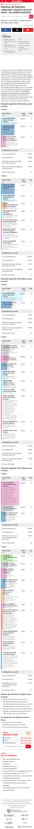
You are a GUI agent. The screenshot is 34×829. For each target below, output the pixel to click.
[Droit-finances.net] (25, 819)
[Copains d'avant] (9, 823)
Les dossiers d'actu (10, 743)
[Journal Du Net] (9, 819)
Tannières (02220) (25, 20)
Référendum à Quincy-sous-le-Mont (14, 713)
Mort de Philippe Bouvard (11, 759)
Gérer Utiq (29, 803)
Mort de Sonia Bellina (10, 769)
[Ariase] (9, 827)
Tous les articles (14, 801)
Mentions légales (12, 805)
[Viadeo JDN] (25, 823)
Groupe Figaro (22, 805)
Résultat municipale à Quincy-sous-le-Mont (17, 711)
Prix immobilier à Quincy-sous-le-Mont (15, 727)
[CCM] (25, 815)
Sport (6, 740)
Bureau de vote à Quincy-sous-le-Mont (15, 699)
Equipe (15, 800)
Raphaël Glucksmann (10, 766)
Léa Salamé (6, 764)
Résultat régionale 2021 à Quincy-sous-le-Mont (10, 41)
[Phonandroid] (25, 827)
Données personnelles (7, 803)
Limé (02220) (13, 20)
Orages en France (8, 761)
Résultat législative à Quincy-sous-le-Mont (16, 706)
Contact (7, 801)
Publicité (30, 800)
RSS (20, 801)
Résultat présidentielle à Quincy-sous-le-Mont (18, 704)
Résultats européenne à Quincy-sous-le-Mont (17, 709)
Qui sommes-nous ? (7, 800)
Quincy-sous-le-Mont (24, 45)
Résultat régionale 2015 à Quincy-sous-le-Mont (10, 46)
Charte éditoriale (22, 800)
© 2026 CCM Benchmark (17, 807)
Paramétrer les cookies (20, 803)
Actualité (7, 738)
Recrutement (25, 801)
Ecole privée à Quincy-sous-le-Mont (14, 725)
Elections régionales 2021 (12, 4)
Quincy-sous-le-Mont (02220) (12, 722)
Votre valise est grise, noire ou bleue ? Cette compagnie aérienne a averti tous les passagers (17, 783)
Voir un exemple (26, 738)
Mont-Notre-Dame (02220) (10, 23)
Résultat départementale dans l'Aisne (15, 702)
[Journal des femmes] (9, 815)
